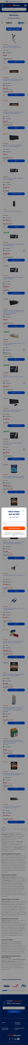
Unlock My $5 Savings (14, 528)
